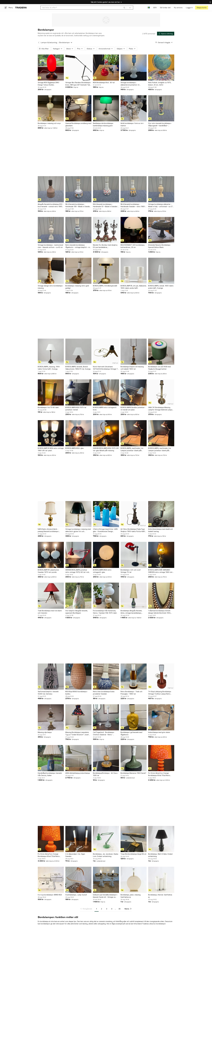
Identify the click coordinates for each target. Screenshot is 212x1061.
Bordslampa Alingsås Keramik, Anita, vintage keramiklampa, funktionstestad (131, 612)
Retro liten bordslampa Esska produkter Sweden (103, 693)
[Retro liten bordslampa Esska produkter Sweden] (106, 676)
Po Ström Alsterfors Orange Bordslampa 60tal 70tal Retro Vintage (159, 774)
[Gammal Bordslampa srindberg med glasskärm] (78, 108)
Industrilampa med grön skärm (159, 732)
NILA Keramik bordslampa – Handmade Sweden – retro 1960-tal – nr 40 (133, 205)
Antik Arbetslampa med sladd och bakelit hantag (160, 530)
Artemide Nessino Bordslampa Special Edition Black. (159, 246)
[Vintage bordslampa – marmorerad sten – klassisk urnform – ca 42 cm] (51, 230)
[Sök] (124, 7)
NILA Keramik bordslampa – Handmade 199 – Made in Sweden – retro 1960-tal (78, 205)
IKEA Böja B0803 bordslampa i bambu (76, 693)
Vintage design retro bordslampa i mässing (50, 287)
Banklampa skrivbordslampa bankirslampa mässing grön (103, 124)
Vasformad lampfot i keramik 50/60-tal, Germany (48, 693)
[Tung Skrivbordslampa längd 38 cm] (134, 839)
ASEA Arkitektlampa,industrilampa (77, 773)
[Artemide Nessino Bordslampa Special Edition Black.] (161, 230)
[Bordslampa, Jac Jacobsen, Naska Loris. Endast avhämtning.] (106, 839)
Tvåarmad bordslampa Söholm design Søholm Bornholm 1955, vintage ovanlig (159, 612)
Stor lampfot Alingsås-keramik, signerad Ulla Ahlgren (76, 612)
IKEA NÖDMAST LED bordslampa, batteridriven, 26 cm (133, 246)
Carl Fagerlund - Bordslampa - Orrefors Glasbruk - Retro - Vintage (104, 733)
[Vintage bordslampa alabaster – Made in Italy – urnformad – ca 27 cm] (161, 189)
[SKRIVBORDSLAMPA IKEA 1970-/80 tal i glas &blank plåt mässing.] (106, 433)
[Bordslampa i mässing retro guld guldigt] (78, 271)
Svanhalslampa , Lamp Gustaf (76, 895)
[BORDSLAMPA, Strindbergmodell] (106, 271)
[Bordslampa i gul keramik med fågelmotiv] (134, 717)
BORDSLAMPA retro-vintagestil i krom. (105, 408)
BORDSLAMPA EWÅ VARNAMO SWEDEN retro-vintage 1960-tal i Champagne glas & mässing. (160, 571)
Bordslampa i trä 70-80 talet (48, 407)
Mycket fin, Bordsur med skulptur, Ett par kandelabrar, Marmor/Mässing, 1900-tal (105, 246)
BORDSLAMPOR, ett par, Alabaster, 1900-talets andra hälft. (134, 287)
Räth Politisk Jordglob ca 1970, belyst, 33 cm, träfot (159, 84)
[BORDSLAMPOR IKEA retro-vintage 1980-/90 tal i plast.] (51, 433)
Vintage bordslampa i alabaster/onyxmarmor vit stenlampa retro (130, 84)
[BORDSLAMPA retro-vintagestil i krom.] (106, 392)
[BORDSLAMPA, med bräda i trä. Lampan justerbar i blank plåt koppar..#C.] (134, 433)
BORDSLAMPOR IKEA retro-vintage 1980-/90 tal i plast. (51, 449)
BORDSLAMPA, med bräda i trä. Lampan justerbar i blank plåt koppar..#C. (132, 449)
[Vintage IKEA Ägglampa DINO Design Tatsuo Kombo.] (51, 67)
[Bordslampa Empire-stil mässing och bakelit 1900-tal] (134, 352)
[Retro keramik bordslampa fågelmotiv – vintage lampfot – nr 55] (78, 230)
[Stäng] (210, 2)
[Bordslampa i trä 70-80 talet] (51, 392)
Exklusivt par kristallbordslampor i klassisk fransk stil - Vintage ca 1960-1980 (105, 896)
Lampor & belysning (49, 42)
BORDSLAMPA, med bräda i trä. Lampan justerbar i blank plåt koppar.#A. (159, 449)
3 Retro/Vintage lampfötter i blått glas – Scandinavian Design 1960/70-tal (105, 530)
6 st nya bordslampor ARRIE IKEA (50, 895)
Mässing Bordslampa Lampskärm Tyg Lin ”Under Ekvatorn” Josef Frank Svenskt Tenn (77, 733)
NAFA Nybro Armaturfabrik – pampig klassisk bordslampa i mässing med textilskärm (48, 530)
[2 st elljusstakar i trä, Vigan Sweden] (78, 839)
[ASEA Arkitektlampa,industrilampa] (78, 758)
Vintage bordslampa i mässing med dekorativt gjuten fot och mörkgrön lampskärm (78, 530)
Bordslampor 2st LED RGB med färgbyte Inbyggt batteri (159, 368)
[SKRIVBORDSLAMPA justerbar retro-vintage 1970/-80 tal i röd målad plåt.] (78, 555)
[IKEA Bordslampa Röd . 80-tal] (106, 67)
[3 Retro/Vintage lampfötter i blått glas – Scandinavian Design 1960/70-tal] (106, 514)
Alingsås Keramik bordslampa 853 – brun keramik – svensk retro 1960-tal (50, 205)
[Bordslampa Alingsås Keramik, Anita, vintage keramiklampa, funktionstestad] (134, 596)
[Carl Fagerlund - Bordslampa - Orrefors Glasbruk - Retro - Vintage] (106, 717)
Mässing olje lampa (45, 732)
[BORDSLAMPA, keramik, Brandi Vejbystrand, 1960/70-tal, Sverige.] (78, 352)
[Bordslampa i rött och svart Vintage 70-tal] (134, 555)
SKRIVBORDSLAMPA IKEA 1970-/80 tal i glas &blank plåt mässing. (106, 449)
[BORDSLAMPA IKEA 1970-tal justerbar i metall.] (78, 392)
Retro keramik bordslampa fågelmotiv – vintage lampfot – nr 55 (77, 246)
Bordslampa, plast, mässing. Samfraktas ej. (131, 896)
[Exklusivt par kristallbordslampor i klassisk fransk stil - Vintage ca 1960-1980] (106, 880)
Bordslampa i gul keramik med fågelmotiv (131, 733)
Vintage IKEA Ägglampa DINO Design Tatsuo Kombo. (48, 84)
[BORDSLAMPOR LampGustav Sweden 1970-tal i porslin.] (51, 555)
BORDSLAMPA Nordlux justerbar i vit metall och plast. (133, 408)
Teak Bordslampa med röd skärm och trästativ (50, 612)
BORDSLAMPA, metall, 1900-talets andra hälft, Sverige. (160, 287)
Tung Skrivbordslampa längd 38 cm (133, 854)
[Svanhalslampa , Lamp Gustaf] (78, 880)
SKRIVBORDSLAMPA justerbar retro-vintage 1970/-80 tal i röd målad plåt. (77, 571)
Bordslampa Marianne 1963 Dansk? (133, 773)
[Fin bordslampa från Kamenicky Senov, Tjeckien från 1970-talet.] (106, 596)
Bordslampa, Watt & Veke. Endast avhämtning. (160, 855)
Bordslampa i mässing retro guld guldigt (77, 287)
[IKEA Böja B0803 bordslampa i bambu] (78, 676)
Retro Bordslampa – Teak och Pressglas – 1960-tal (131, 693)
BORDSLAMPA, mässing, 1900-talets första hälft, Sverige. (49, 368)
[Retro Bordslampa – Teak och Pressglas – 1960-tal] (134, 676)
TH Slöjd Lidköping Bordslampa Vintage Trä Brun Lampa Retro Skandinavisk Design (159, 693)
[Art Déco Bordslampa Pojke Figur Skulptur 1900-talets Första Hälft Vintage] (134, 514)
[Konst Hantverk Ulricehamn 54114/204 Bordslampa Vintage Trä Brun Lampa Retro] (106, 352)
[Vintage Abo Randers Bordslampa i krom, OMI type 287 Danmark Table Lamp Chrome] (78, 67)
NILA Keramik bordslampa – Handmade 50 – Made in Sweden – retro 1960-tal (106, 205)
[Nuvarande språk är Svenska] (149, 8)
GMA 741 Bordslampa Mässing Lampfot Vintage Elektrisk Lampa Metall (160, 408)
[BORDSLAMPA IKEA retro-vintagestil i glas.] (106, 555)
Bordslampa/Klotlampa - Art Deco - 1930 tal (106, 774)
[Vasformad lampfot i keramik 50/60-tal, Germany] (51, 676)
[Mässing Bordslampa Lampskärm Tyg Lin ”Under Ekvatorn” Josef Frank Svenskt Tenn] (78, 717)
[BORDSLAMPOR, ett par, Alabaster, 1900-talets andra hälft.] (134, 271)
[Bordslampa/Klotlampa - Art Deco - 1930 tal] (106, 758)
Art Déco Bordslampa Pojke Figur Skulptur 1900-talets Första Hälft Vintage (133, 530)
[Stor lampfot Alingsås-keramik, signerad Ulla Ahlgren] (78, 596)
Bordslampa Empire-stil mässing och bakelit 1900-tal (132, 368)
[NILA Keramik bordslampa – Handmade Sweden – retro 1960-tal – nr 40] (134, 189)
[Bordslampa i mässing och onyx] (51, 108)
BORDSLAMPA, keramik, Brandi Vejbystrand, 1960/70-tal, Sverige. (78, 368)
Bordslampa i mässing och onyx (49, 123)
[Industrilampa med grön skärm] (161, 717)
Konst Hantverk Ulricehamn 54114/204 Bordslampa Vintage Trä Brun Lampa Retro (106, 368)
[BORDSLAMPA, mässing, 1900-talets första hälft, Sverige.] (51, 352)
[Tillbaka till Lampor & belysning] (39, 42)
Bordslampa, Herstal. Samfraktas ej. (160, 896)
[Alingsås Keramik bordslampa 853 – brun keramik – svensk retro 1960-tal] (51, 189)
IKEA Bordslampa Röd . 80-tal (104, 82)
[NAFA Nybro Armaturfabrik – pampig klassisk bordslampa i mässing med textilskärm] (51, 514)
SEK (155, 8)
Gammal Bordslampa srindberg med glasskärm (78, 124)
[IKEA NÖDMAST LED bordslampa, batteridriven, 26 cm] (134, 230)
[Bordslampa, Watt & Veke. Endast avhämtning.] (161, 839)
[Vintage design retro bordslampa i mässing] (51, 271)
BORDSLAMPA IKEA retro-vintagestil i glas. (102, 571)
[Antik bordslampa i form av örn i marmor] (134, 108)
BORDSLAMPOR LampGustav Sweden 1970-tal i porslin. (48, 571)
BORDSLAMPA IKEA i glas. (74, 448)
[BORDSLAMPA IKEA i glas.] (78, 433)
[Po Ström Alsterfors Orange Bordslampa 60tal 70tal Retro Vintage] (161, 758)
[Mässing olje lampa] (51, 717)
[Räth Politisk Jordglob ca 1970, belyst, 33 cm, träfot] (161, 67)
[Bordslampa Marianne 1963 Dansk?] (134, 758)
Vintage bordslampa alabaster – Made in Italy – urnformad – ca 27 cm (160, 205)
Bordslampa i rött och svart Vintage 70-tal (131, 571)
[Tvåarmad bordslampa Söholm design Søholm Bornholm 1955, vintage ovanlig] (161, 596)
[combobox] (84, 7)
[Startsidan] (21, 8)
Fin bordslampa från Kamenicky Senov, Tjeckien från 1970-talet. (105, 612)
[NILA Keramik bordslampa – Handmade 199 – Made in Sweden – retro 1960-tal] (78, 189)
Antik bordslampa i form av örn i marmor (132, 124)
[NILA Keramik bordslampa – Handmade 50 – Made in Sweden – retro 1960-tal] (106, 189)
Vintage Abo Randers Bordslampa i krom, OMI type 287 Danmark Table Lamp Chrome (78, 84)
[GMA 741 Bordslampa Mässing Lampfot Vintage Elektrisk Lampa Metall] (161, 392)
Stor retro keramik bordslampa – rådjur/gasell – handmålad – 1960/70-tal (160, 124)
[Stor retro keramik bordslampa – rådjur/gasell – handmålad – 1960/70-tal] (161, 108)
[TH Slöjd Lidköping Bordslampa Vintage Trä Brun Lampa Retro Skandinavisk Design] (161, 676)
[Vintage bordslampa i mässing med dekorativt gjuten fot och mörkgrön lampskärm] (78, 514)
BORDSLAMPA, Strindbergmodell (105, 286)
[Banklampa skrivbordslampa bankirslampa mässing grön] (106, 108)
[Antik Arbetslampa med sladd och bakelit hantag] (161, 514)
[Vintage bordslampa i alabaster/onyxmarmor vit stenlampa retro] (134, 67)
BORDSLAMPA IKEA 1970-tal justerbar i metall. (75, 408)
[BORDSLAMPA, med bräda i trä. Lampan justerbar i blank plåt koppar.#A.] (161, 433)
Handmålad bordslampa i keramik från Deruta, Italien (50, 774)
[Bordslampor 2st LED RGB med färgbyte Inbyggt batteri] (161, 352)
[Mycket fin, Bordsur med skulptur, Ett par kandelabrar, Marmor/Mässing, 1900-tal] (106, 230)
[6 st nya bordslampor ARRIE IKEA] (51, 880)
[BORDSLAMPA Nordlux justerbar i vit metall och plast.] (134, 392)
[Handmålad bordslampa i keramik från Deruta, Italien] (51, 758)
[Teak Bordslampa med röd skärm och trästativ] (51, 596)
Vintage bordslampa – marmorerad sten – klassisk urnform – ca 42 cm (50, 246)
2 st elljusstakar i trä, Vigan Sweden (75, 855)
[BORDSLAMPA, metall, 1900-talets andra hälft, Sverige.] (161, 271)
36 (119, 909)
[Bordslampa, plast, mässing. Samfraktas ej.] (134, 880)
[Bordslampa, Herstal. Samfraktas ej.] (161, 880)
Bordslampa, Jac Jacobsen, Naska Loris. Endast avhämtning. (105, 855)
